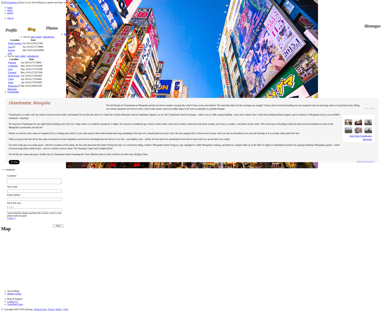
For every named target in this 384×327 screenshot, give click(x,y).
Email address (13, 195)
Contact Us (12, 301)
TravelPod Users (15, 304)
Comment (11, 175)
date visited (36, 37)
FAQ (66, 309)
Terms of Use (40, 309)
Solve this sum (14, 203)
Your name (12, 186)
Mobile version (14, 293)
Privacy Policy (55, 309)
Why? (11, 218)
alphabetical (48, 37)
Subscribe (131, 93)
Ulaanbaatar (13, 92)
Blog (66, 34)
